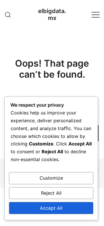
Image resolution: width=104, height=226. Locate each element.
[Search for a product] (8, 14)
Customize (51, 178)
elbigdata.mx (52, 14)
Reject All (51, 193)
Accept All (51, 208)
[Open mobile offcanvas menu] (96, 15)
